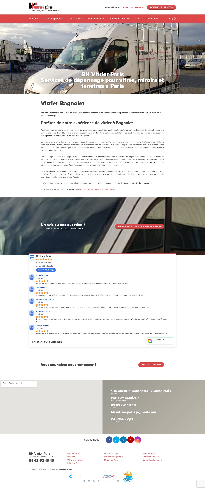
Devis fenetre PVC (151, 456)
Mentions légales (65, 469)
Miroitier (71, 456)
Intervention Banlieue (120, 18)
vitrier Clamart (109, 189)
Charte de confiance (134, 7)
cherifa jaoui (41, 287)
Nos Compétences (54, 18)
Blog (171, 18)
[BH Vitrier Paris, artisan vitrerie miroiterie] (47, 5)
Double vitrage (111, 453)
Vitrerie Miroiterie (75, 460)
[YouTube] (130, 439)
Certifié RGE (152, 18)
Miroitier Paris (73, 463)
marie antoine (42, 275)
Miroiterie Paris (111, 460)
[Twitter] (116, 439)
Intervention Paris (96, 18)
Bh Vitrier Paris (43, 256)
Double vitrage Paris (113, 456)
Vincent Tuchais (42, 326)
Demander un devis (161, 7)
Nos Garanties (75, 18)
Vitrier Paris (34, 18)
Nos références (150, 453)
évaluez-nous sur (45, 270)
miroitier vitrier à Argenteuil (89, 189)
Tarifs (138, 18)
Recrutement (73, 453)
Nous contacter (151, 364)
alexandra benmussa (45, 299)
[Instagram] (137, 439)
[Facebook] (109, 439)
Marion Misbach (43, 311)
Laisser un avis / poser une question (139, 226)
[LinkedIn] (123, 439)
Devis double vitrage (152, 460)
